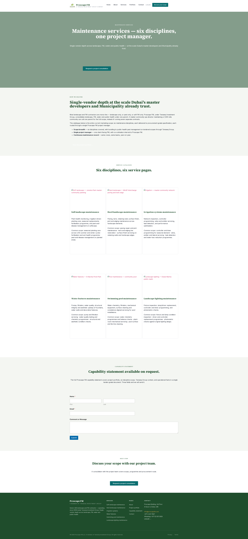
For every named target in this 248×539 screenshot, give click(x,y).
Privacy (170, 534)
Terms (176, 534)
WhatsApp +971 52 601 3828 (153, 516)
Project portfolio (134, 508)
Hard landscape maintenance (116, 508)
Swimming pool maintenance (116, 517)
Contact (141, 5)
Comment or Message (78, 419)
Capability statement (135, 511)
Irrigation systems (112, 511)
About (116, 5)
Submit (74, 438)
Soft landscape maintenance (116, 504)
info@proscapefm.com (151, 511)
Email (72, 409)
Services (123, 5)
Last (104, 404)
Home (108, 5)
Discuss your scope (160, 5)
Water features (111, 514)
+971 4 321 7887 (149, 514)
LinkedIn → (147, 519)
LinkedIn (148, 5)
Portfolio (132, 5)
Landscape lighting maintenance (117, 520)
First (71, 404)
